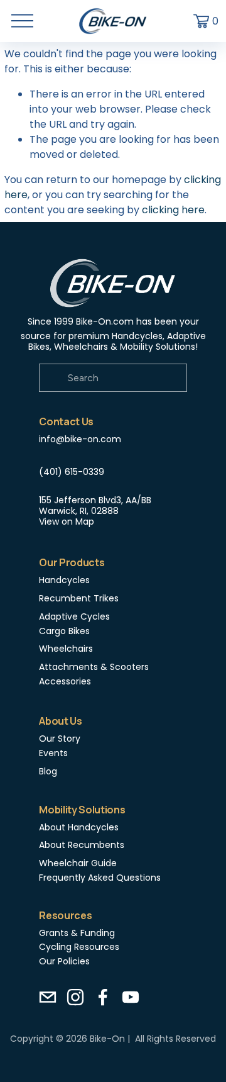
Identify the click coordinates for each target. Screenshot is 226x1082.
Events (53, 753)
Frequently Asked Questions (100, 878)
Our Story (59, 738)
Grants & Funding (77, 933)
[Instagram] (75, 997)
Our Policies (64, 961)
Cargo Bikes (64, 631)
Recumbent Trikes (79, 598)
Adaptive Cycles (74, 616)
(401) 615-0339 (71, 472)
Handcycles (64, 580)
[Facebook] (103, 997)
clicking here (173, 210)
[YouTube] (130, 997)
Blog (48, 771)
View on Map (66, 521)
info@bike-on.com (80, 439)
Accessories (65, 681)
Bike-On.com (105, 321)
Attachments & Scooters (94, 667)
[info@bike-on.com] (47, 997)
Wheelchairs (66, 649)
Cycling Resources (79, 947)
